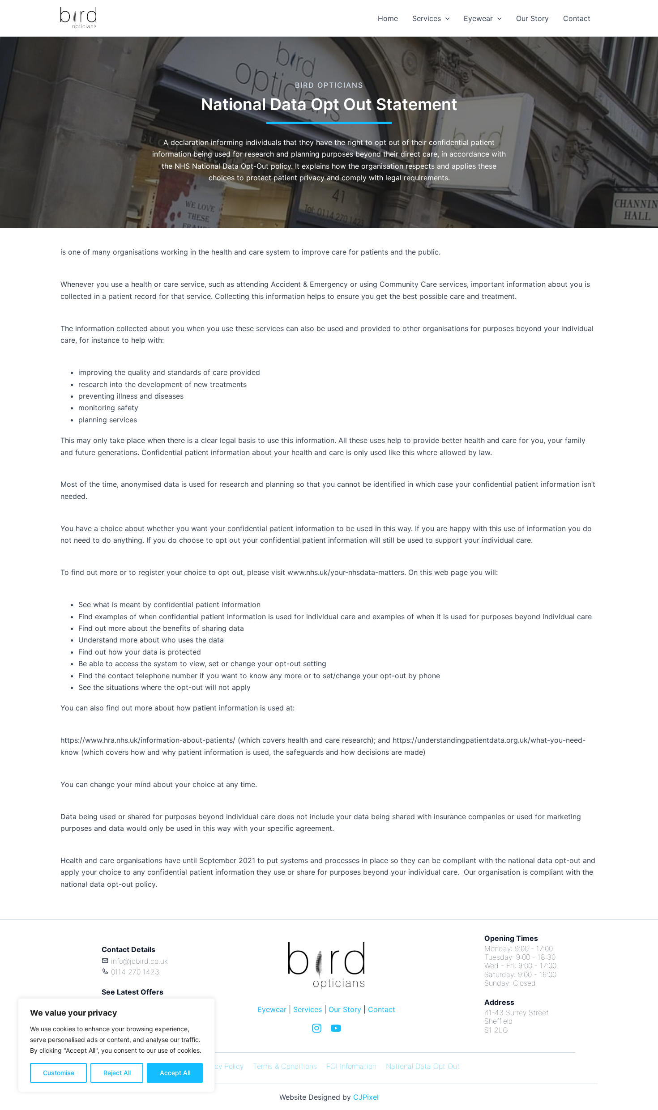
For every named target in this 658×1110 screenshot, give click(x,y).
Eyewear (478, 18)
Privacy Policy (221, 1066)
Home (388, 18)
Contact (576, 18)
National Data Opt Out (423, 1066)
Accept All (175, 1072)
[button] (445, 18)
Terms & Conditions (285, 1066)
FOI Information (351, 1066)
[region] (116, 1045)
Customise (58, 1072)
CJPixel (366, 1097)
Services (426, 18)
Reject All (117, 1072)
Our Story (532, 18)
